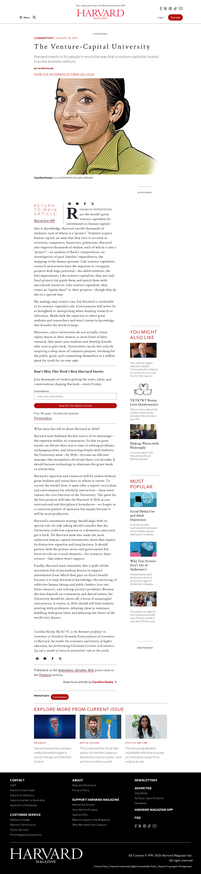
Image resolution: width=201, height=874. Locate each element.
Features (45, 675)
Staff (13, 785)
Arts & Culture (89, 743)
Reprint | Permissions (23, 824)
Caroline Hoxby (45, 68)
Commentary (44, 38)
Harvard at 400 (44, 220)
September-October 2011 (67, 74)
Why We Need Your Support (89, 824)
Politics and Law (136, 743)
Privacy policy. (43, 418)
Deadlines (141, 803)
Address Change (20, 819)
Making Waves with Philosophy (144, 445)
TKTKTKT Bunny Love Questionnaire (144, 402)
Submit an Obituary (22, 795)
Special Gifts (80, 814)
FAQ (138, 817)
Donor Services (19, 829)
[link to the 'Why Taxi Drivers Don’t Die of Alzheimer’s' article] (145, 550)
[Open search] (34, 17)
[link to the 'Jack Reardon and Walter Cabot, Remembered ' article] (145, 351)
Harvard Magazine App (154, 809)
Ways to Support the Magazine (91, 819)
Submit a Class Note (22, 790)
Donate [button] (175, 17)
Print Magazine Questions (26, 834)
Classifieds (141, 793)
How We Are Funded (84, 809)
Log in (161, 17)
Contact (17, 780)
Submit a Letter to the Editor (27, 800)
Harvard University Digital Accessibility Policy (133, 866)
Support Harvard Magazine (95, 799)
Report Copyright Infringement (175, 866)
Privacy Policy (80, 790)
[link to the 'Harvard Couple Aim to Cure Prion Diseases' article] (145, 600)
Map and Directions (84, 785)
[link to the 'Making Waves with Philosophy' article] (145, 432)
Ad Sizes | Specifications (149, 798)
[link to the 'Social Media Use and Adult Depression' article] (145, 500)
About (77, 780)
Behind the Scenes (83, 804)
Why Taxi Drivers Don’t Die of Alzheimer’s (143, 565)
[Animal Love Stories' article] (145, 389)
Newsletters (146, 780)
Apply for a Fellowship (23, 805)
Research (40, 743)
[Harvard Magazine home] (100, 14)
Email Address (41, 391)
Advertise (143, 788)
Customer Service (25, 814)
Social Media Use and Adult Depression (142, 515)
